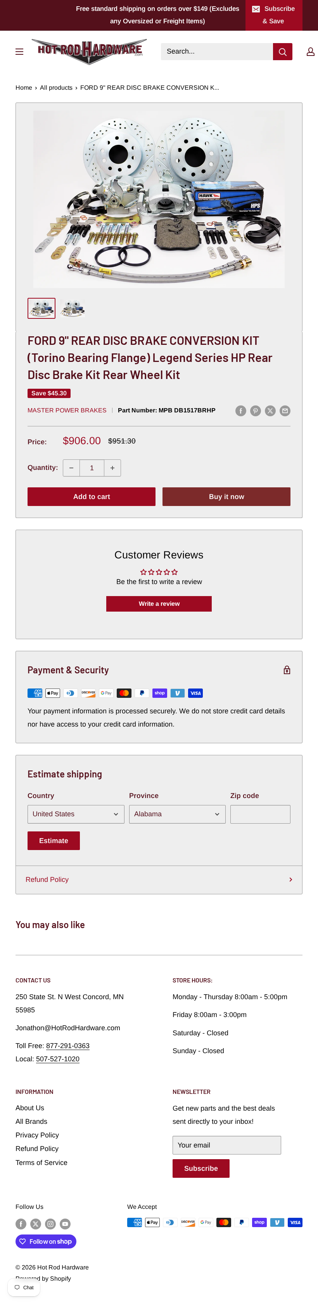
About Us (30, 1108)
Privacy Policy (37, 1135)
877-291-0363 (68, 1046)
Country (41, 796)
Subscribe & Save (279, 15)
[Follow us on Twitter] (35, 1223)
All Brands (31, 1121)
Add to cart (91, 497)
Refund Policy (47, 879)
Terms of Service (41, 1163)
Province (144, 796)
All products (56, 87)
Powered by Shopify (43, 1278)
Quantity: (43, 467)
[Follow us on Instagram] (50, 1223)
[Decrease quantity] (71, 468)
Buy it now (226, 497)
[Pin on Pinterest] (255, 410)
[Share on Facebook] (240, 410)
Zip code (244, 796)
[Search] (282, 51)
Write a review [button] (159, 603)
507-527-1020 (58, 1059)
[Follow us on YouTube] (65, 1223)
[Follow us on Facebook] (21, 1223)
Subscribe (201, 1168)
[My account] (311, 51)
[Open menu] (19, 52)
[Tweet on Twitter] (270, 410)
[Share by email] (285, 410)
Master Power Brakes (67, 410)
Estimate (53, 841)
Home (24, 87)
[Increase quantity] (112, 468)
